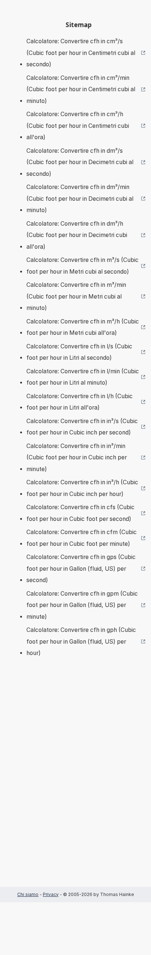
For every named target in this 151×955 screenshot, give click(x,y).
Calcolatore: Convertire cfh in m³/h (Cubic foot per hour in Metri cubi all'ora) (82, 327)
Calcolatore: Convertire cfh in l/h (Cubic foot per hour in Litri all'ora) (79, 402)
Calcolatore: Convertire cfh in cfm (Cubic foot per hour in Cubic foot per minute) (81, 538)
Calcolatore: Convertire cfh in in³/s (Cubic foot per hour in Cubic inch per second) (82, 427)
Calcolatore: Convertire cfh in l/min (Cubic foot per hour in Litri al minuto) (82, 377)
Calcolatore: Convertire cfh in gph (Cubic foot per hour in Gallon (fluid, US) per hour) (81, 641)
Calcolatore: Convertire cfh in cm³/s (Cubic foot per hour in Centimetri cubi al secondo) (80, 53)
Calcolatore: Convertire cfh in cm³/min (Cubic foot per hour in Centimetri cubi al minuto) (80, 89)
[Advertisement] (75, 782)
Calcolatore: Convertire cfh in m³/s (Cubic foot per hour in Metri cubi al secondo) (82, 265)
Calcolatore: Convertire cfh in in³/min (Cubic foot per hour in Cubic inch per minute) (76, 458)
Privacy (51, 894)
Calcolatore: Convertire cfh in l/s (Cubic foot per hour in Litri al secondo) (79, 352)
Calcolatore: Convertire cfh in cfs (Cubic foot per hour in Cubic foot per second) (80, 513)
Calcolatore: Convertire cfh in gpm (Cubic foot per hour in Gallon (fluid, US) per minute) (82, 605)
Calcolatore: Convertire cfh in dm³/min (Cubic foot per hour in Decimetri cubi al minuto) (79, 199)
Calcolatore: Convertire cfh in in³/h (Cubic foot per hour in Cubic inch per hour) (82, 488)
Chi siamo (27, 894)
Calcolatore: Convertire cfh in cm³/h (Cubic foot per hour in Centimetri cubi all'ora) (77, 126)
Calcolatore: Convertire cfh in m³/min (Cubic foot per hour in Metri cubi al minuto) (76, 296)
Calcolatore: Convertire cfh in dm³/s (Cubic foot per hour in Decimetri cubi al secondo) (79, 162)
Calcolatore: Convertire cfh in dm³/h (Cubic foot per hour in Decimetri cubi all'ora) (76, 235)
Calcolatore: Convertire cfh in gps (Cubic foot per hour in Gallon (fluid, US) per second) (81, 569)
